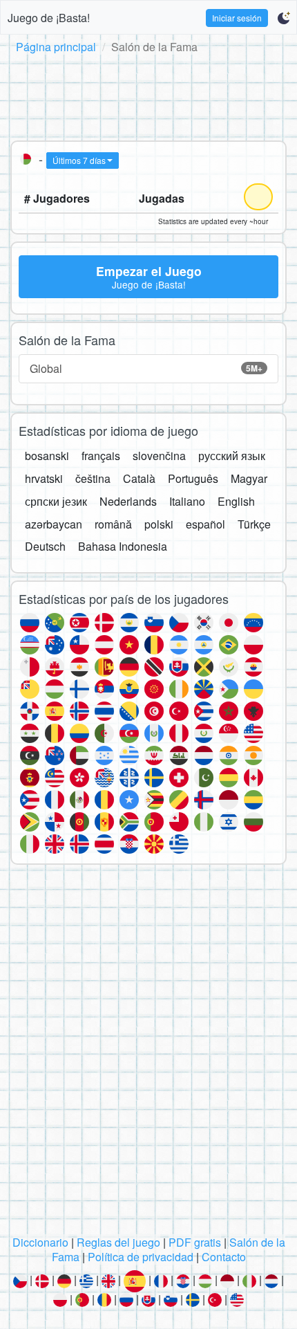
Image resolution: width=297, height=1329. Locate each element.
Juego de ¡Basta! (49, 18)
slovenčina (159, 456)
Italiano (187, 501)
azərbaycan (53, 524)
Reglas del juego (118, 1242)
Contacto (224, 1257)
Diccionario (40, 1242)
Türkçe (254, 524)
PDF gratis (195, 1242)
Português (193, 478)
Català (139, 478)
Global (146, 368)
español (205, 524)
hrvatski (44, 478)
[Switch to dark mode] (283, 18)
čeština (93, 478)
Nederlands (128, 501)
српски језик (56, 501)
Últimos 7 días (79, 160)
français (101, 456)
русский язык (231, 456)
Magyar (249, 478)
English (236, 501)
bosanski (47, 456)
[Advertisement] (148, 94)
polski (158, 524)
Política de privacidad (140, 1257)
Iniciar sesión (237, 18)
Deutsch (45, 546)
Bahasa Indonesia (122, 546)
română (113, 524)
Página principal (56, 47)
